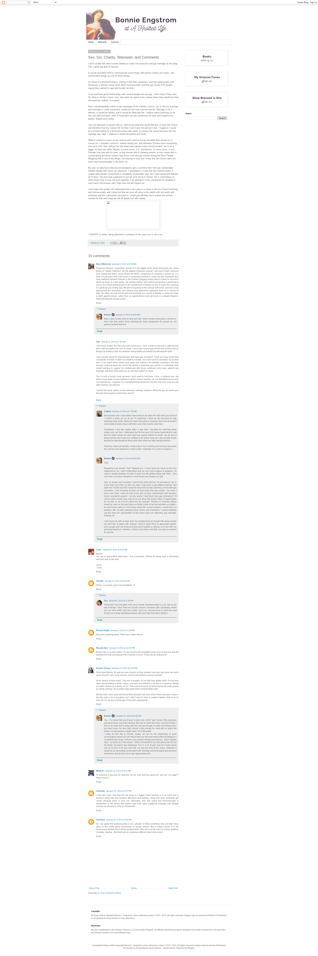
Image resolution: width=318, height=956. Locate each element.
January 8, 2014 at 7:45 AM (124, 411)
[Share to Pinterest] (124, 243)
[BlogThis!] (115, 243)
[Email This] (112, 243)
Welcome (102, 42)
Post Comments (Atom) (110, 893)
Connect (114, 42)
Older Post (173, 888)
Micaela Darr (102, 648)
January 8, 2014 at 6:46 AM (124, 264)
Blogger (190, 948)
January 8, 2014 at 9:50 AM (115, 550)
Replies (102, 309)
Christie (100, 581)
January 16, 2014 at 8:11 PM (118, 771)
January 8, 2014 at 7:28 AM (113, 342)
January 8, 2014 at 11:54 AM (117, 581)
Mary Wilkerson (103, 264)
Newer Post (94, 888)
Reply (98, 303)
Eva (106, 601)
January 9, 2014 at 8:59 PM (128, 315)
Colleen (107, 411)
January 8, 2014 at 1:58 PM (122, 630)
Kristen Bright (102, 630)
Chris (99, 550)
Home (91, 42)
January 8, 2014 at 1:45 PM (121, 601)
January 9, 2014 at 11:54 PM (122, 648)
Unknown (100, 791)
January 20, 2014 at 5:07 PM (119, 791)
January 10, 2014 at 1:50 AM (124, 668)
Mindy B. (100, 771)
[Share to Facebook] (121, 243)
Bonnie (107, 315)
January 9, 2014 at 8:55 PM (128, 458)
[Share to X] (118, 243)
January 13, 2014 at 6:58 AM (128, 716)
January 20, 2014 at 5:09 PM (119, 820)
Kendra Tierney (103, 668)
